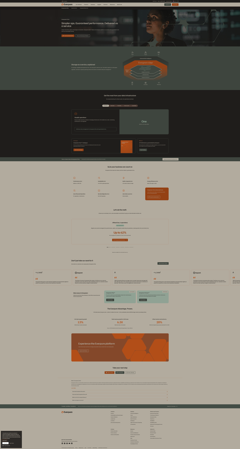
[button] (6, 446)
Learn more (5, 440)
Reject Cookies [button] (11, 443)
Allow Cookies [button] (5, 443)
